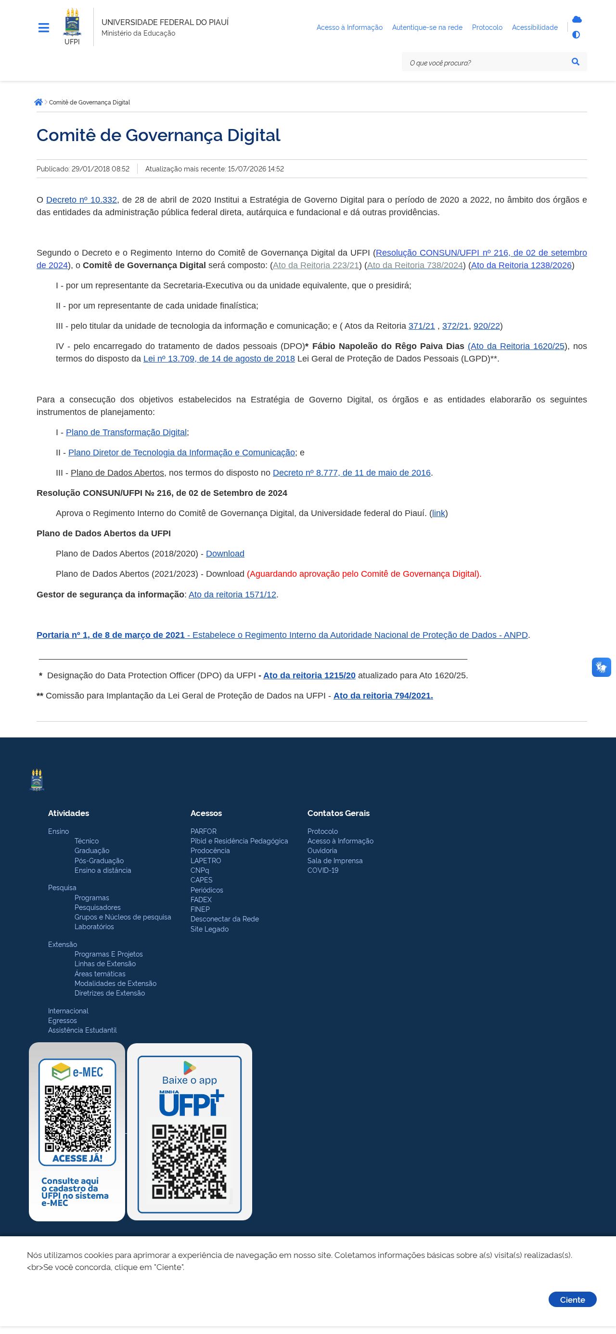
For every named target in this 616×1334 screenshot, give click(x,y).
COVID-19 (323, 869)
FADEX (201, 899)
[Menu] (43, 28)
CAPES (202, 879)
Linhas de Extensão (105, 963)
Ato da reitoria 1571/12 (232, 594)
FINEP (200, 908)
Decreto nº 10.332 (81, 200)
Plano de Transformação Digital (126, 432)
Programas (92, 897)
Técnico (87, 840)
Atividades (68, 812)
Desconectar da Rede (225, 918)
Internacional (68, 1010)
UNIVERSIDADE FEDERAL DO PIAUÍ (165, 21)
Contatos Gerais (339, 812)
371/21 (422, 326)
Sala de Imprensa (335, 860)
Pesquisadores (98, 906)
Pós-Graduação (99, 860)
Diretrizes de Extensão (110, 992)
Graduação (92, 850)
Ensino (58, 830)
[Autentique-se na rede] (575, 19)
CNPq (200, 869)
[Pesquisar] (575, 61)
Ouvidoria (322, 850)
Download (225, 553)
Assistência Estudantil (82, 1029)
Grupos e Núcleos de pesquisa (123, 916)
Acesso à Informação (340, 840)
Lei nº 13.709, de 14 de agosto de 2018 (219, 358)
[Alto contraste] (575, 34)
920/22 (487, 326)
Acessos (206, 812)
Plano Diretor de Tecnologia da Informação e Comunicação (181, 452)
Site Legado (210, 928)
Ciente (572, 1299)
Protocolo (323, 830)
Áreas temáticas (100, 973)
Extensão (62, 943)
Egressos (62, 1019)
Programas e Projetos (109, 953)
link (438, 513)
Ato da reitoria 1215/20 (309, 675)
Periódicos (207, 889)
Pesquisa (62, 887)
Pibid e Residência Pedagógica (239, 840)
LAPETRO (206, 860)
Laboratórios (94, 926)
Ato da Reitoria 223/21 (316, 265)
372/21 (455, 326)
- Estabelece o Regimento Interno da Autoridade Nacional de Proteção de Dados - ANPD (357, 635)
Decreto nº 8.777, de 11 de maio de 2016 (352, 473)
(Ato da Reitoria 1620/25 (516, 346)
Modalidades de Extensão (115, 982)
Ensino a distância (103, 869)
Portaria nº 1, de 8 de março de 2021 (112, 635)
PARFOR (204, 830)
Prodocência (210, 850)
